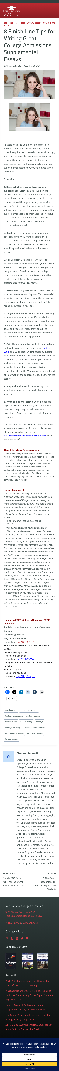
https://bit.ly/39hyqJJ (25, 676)
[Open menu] (55, 11)
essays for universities (35, 727)
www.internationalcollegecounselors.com (25, 436)
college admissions (29, 710)
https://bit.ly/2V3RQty (25, 659)
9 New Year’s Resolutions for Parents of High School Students (44, 881)
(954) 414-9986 (13, 923)
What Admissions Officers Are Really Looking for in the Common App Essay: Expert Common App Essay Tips (29, 995)
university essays (35, 733)
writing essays (11, 739)
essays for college (13, 727)
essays (39, 722)
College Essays (11, 23)
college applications (14, 716)
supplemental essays (14, 733)
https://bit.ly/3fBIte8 (25, 642)
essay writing (26, 722)
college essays (33, 716)
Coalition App (11, 710)
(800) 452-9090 (30, 923)
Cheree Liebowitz (13, 66)
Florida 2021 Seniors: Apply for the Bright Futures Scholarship (13, 879)
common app (11, 722)
